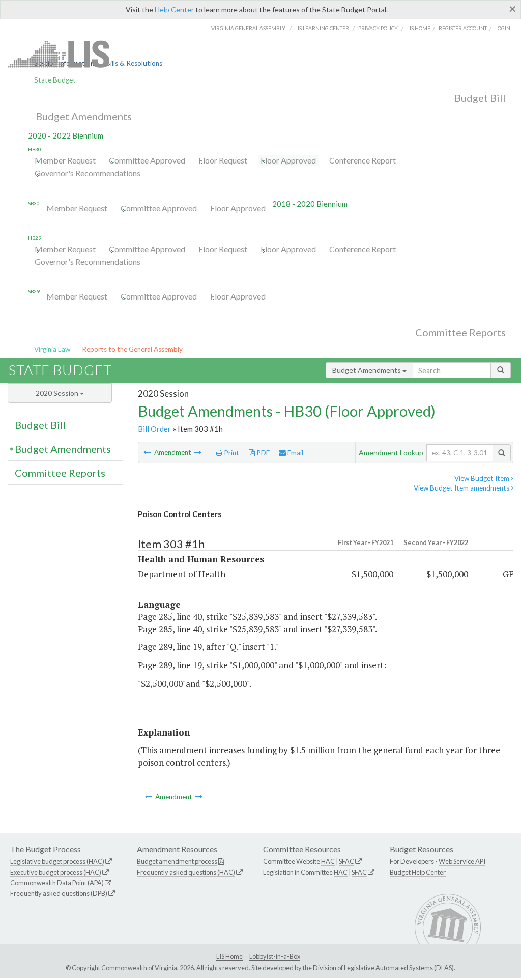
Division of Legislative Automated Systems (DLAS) (383, 968)
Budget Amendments (84, 116)
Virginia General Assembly (248, 28)
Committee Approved (147, 160)
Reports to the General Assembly (132, 349)
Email (294, 453)
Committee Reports (460, 332)
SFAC (346, 861)
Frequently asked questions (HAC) (186, 872)
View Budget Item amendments (462, 488)
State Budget (55, 80)
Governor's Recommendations (87, 173)
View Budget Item (482, 478)
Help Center (174, 9)
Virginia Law (52, 349)
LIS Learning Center (322, 28)
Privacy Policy (378, 28)
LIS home (418, 28)
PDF (262, 453)
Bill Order (154, 428)
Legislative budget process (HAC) (57, 861)
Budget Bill (480, 98)
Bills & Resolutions (134, 63)
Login (502, 28)
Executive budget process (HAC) (55, 872)
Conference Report (362, 160)
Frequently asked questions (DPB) (58, 893)
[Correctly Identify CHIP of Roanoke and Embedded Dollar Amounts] (197, 452)
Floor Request (222, 160)
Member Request (65, 160)
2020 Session (58, 393)
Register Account (463, 28)
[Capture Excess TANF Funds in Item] (147, 452)
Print (230, 453)
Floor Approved (288, 160)
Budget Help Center (418, 872)
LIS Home (229, 956)
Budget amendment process (177, 861)
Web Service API (462, 861)
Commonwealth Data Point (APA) (57, 883)
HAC (328, 861)
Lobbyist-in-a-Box (274, 956)
